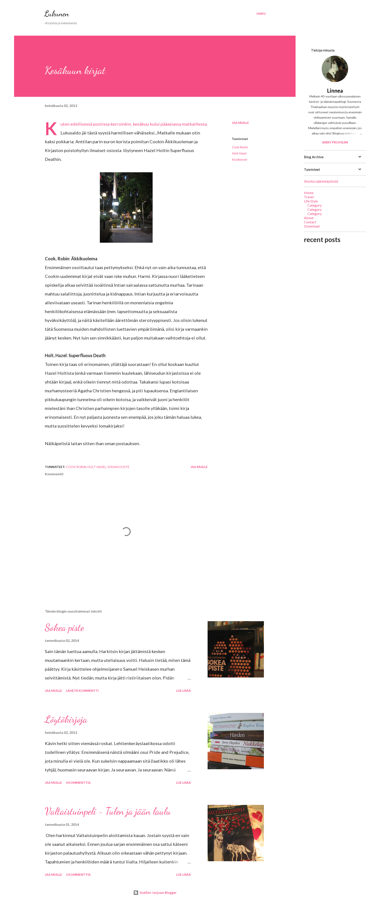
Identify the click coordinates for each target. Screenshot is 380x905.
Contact (310, 222)
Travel (309, 197)
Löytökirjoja (66, 719)
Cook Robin (240, 147)
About (309, 218)
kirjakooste (239, 159)
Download (312, 226)
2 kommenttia (78, 874)
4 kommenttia (78, 782)
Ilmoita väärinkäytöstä (321, 181)
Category (314, 205)
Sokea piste (64, 627)
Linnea (335, 90)
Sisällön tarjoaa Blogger (158, 892)
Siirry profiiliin (335, 142)
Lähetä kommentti (82, 690)
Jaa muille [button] (240, 123)
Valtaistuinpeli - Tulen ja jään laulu (108, 811)
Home (308, 193)
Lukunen (56, 13)
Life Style (311, 201)
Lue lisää (183, 690)
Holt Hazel (239, 153)
